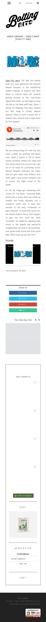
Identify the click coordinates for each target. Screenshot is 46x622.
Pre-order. (10, 240)
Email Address (23, 553)
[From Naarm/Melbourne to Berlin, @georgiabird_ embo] (23, 422)
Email (23, 310)
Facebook (23, 293)
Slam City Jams (13, 80)
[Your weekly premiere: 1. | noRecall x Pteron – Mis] (23, 394)
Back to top (22, 598)
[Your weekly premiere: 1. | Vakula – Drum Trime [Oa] (23, 479)
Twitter (23, 298)
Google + (23, 304)
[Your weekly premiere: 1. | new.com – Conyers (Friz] (23, 451)
